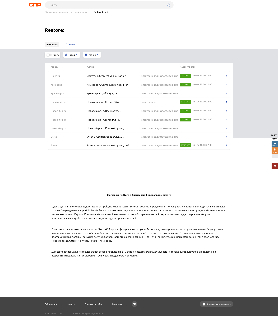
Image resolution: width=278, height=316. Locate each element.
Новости (71, 304)
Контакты (117, 304)
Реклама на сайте (93, 304)
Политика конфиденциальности (88, 313)
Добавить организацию (219, 304)
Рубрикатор (51, 304)
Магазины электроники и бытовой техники (66, 12)
